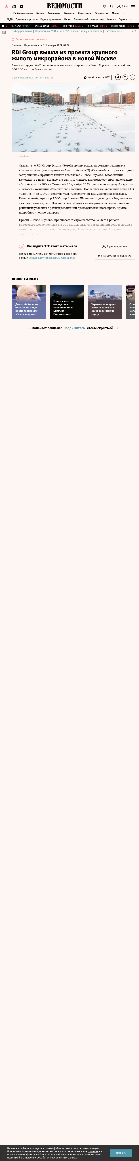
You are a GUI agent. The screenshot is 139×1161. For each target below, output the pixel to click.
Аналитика (97, 19)
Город (67, 19)
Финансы (69, 13)
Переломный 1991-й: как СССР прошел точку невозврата (68, 31)
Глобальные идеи (23, 13)
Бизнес (40, 13)
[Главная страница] (65, 6)
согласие (93, 1151)
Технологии (101, 13)
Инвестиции (85, 13)
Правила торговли (27, 19)
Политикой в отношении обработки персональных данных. (42, 1157)
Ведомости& (81, 19)
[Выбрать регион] (104, 6)
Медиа (115, 13)
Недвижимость (33, 45)
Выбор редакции (22, 31)
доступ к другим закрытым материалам (52, 257)
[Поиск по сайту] (111, 6)
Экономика (54, 13)
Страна (123, 19)
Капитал (111, 19)
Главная (17, 45)
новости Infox (25, 279)
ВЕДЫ (10, 19)
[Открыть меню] (133, 6)
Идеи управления (51, 19)
